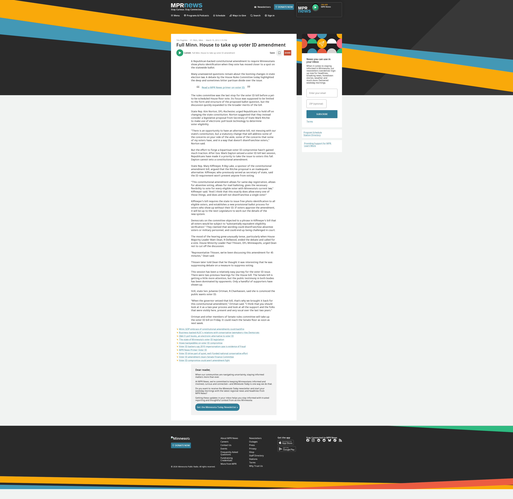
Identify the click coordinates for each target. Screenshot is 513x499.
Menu (177, 15)
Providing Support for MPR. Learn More (317, 144)
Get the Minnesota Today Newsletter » (217, 407)
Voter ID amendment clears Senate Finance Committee (206, 356)
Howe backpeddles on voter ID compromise (200, 343)
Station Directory (312, 135)
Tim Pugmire (181, 40)
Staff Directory (256, 455)
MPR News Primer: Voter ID (193, 349)
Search (257, 15)
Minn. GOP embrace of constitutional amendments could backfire (211, 329)
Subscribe (322, 114)
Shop (251, 452)
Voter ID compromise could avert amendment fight (204, 360)
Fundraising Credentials (227, 459)
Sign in (271, 15)
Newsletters (255, 438)
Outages (253, 441)
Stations (253, 459)
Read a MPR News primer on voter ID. (223, 87)
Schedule (220, 15)
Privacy (252, 448)
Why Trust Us (256, 466)
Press (252, 445)
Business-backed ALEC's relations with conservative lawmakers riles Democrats (219, 332)
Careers (224, 441)
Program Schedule (313, 132)
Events (224, 448)
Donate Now (284, 7)
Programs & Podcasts (198, 15)
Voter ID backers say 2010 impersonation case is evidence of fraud (212, 346)
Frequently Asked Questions (229, 453)
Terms (309, 121)
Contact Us (226, 445)
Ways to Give (239, 15)
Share (287, 52)
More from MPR (228, 463)
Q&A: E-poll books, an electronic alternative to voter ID (206, 336)
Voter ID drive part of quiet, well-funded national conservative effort (213, 353)
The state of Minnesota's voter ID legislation (201, 339)
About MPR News (229, 438)
